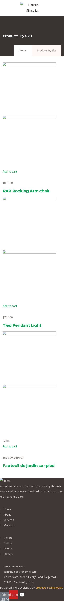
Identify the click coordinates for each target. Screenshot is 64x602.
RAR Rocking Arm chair (26, 190)
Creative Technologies (49, 587)
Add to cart (10, 171)
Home (22, 50)
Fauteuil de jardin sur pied (29, 465)
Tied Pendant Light (22, 325)
